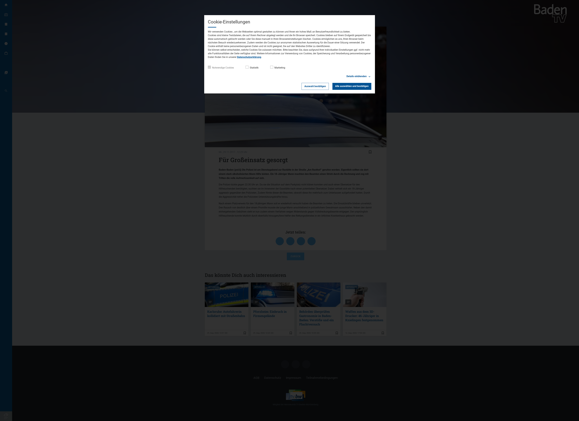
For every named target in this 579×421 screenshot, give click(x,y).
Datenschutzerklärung (249, 57)
